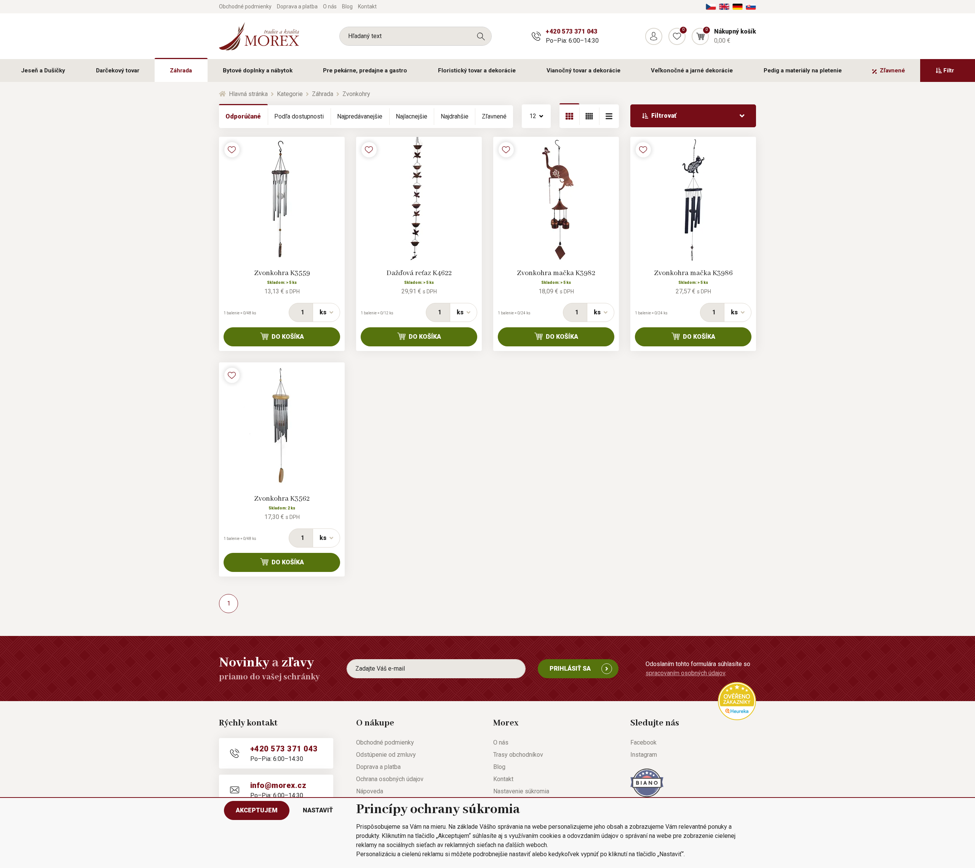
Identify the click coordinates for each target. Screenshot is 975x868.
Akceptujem (257, 810)
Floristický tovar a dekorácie (477, 70)
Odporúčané (243, 116)
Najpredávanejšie (359, 116)
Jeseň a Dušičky (43, 70)
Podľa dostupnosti (299, 116)
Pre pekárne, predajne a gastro (365, 70)
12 (532, 116)
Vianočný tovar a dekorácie (583, 70)
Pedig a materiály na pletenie (803, 70)
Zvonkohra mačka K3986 (693, 273)
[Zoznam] (589, 116)
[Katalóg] (569, 116)
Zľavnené (892, 70)
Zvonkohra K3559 (282, 273)
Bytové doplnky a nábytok (257, 70)
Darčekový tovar (117, 70)
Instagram (643, 754)
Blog (347, 6)
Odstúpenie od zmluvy (386, 754)
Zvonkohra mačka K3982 (556, 273)
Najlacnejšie (411, 116)
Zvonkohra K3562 (282, 498)
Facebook (643, 742)
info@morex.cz (278, 785)
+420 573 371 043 (571, 31)
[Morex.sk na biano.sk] (646, 782)
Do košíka (288, 336)
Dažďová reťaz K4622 (419, 273)
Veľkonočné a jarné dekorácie (692, 70)
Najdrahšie (454, 116)
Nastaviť (318, 810)
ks (323, 312)
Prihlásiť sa (570, 668)
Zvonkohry (356, 94)
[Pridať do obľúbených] (232, 149)
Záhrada (181, 70)
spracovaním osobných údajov (685, 673)
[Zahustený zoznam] (609, 116)
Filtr (948, 70)
